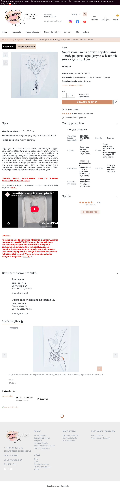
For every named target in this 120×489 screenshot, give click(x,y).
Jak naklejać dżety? (42, 438)
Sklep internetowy (57, 486)
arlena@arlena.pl (20, 293)
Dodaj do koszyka (87, 102)
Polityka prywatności (42, 467)
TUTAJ (26, 256)
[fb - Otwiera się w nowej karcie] (5, 469)
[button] (85, 14)
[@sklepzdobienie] (8, 399)
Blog (36, 459)
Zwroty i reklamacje (42, 448)
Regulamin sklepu (41, 464)
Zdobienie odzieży (8, 40)
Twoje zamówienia (70, 435)
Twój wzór (38, 440)
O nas (36, 462)
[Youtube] (11, 469)
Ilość (64, 91)
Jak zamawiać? (40, 435)
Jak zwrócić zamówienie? (44, 446)
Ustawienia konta (70, 438)
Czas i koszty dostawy (100, 438)
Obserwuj (44, 399)
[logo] (18, 436)
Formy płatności (97, 435)
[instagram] (8, 469)
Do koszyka (99, 368)
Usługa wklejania (41, 443)
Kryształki (20, 40)
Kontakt (37, 469)
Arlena (64, 47)
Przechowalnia (69, 440)
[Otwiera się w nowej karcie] (70, 21)
